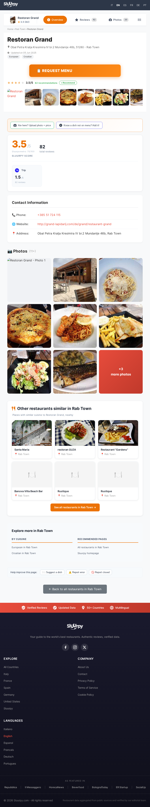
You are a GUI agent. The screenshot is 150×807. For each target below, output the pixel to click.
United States (12, 701)
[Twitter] (84, 647)
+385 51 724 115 (49, 215)
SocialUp (141, 787)
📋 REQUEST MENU (54, 71)
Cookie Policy (86, 694)
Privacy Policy (86, 680)
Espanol (8, 742)
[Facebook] (65, 647)
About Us (83, 667)
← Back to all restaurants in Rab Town (75, 589)
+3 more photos (121, 371)
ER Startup (122, 787)
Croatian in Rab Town (24, 553)
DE (138, 5)
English (8, 736)
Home (10, 29)
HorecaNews (56, 787)
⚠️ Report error (77, 572)
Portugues (10, 763)
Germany (9, 694)
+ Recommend (68, 83)
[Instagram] (75, 647)
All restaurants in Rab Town (93, 547)
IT (112, 5)
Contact (82, 673)
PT (144, 5)
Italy (6, 673)
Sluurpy (8, 708)
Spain (7, 687)
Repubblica (10, 787)
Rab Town (20, 29)
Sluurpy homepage (88, 553)
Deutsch (9, 756)
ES (124, 5)
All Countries (11, 667)
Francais (9, 749)
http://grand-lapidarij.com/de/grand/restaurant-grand (74, 224)
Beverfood (78, 787)
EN (118, 5)
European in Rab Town (24, 547)
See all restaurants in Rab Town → (75, 507)
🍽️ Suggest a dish (52, 572)
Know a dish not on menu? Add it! (81, 125)
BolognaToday (100, 787)
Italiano (8, 729)
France (8, 680)
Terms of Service (88, 687)
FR (131, 5)
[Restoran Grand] (15, 97)
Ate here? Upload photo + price (34, 125)
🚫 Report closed (100, 572)
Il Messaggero (33, 787)
